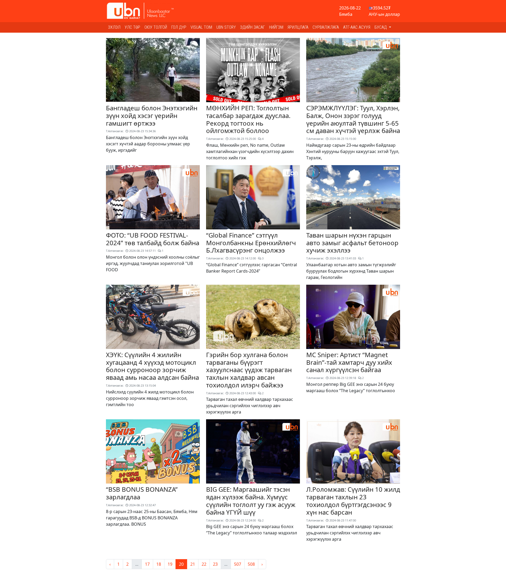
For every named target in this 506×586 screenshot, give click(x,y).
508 (251, 564)
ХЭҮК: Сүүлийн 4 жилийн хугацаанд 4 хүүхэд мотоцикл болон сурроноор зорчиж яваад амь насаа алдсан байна (152, 366)
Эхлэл (114, 27)
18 (158, 564)
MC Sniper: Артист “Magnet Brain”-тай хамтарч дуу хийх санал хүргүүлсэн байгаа (349, 362)
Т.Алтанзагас (114, 131)
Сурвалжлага (326, 27)
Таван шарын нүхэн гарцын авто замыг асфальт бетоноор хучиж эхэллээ (352, 243)
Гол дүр (178, 27)
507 (237, 564)
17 (147, 564)
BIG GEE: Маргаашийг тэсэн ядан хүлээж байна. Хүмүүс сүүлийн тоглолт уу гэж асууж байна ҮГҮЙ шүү (250, 500)
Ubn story (226, 27)
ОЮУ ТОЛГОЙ (155, 27)
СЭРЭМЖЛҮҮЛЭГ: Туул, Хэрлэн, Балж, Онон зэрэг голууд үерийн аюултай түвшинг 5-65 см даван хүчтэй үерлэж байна (353, 119)
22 (204, 564)
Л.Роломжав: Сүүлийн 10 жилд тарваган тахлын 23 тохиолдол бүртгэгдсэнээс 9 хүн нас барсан (353, 500)
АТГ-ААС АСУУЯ (356, 27)
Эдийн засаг (252, 27)
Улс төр (132, 27)
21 (192, 564)
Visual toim (201, 27)
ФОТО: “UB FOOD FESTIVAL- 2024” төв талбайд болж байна (152, 239)
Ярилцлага (298, 27)
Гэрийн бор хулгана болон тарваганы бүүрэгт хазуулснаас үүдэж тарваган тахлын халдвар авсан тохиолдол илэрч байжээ (249, 369)
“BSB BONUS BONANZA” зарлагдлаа (142, 493)
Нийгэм (276, 27)
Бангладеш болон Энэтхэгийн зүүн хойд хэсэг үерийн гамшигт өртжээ (151, 115)
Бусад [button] (381, 27)
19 (170, 564)
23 (215, 564)
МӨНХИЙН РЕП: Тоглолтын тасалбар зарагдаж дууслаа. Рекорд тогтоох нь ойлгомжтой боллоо (248, 119)
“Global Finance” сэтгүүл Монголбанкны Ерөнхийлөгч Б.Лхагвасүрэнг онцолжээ (251, 243)
